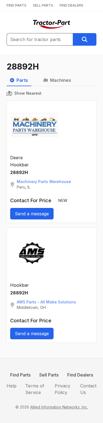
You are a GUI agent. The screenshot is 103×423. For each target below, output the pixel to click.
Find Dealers (80, 375)
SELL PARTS (43, 5)
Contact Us (88, 389)
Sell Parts (49, 375)
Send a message (32, 213)
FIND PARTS (16, 5)
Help (11, 386)
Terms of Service (34, 389)
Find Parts (20, 375)
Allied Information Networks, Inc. (59, 407)
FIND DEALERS (71, 5)
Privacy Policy (62, 389)
